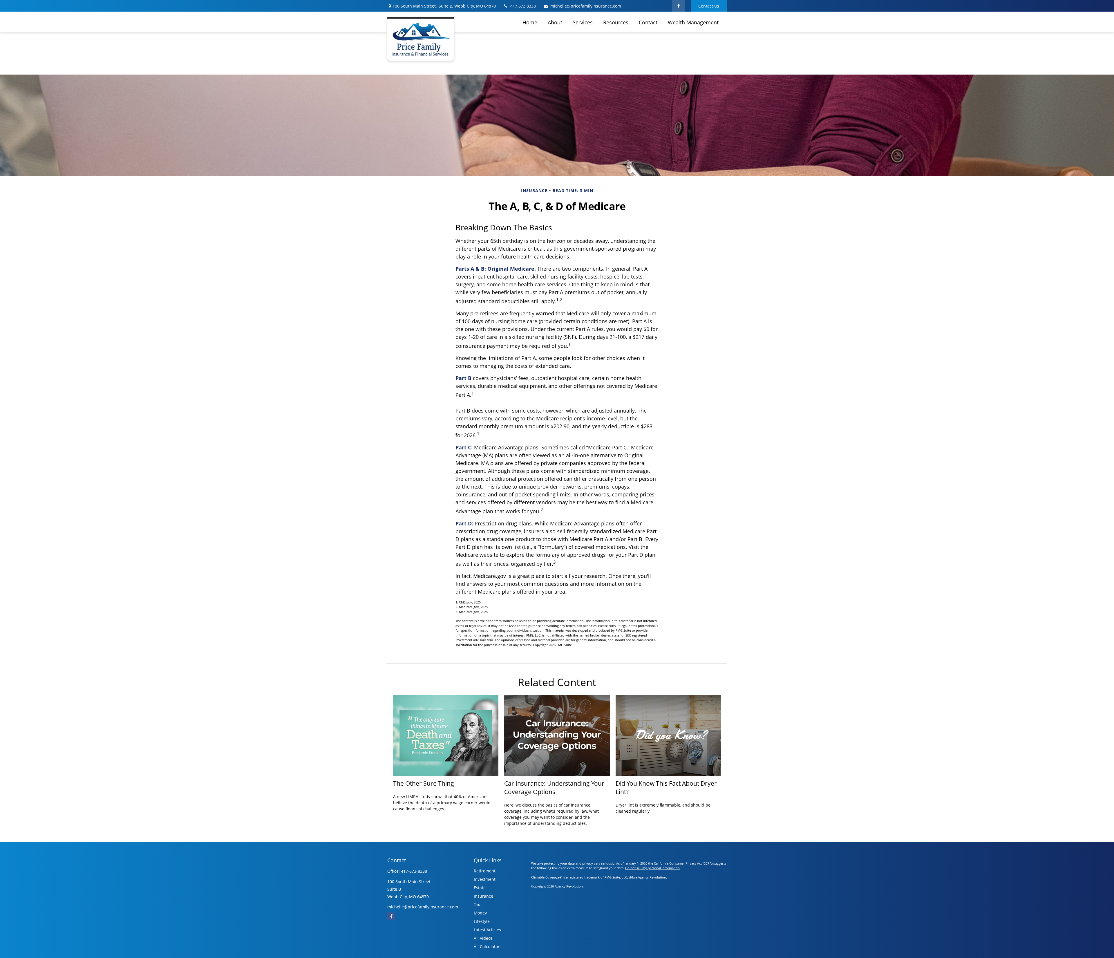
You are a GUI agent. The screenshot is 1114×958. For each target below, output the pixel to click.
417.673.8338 (523, 6)
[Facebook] (678, 6)
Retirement (484, 871)
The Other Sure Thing (423, 783)
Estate (480, 887)
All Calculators (488, 946)
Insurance (483, 896)
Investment (484, 879)
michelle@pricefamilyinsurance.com (585, 6)
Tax (477, 904)
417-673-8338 (414, 871)
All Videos (483, 938)
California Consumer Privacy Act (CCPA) (683, 863)
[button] (530, 22)
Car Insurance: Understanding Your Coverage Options (554, 787)
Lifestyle (482, 921)
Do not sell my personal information (652, 868)
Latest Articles (487, 929)
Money (480, 913)
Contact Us (708, 6)
